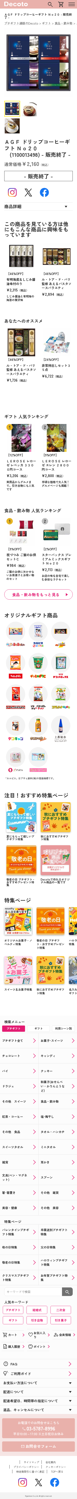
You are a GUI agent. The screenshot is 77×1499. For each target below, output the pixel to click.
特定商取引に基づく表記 (30, 1471)
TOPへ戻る (57, 1471)
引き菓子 (61, 1320)
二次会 (60, 1310)
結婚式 (37, 1310)
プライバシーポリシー (26, 1467)
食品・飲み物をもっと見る (36, 594)
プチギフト (13, 1310)
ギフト (13, 1320)
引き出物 (37, 1320)
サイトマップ (31, 1462)
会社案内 (51, 1462)
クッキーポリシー (56, 1467)
